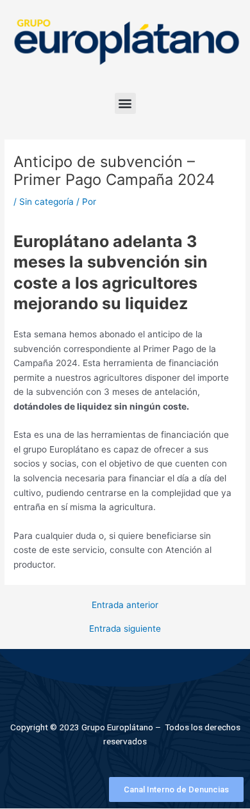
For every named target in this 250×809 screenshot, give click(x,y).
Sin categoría (46, 201)
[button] (125, 103)
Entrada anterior (125, 605)
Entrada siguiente (125, 629)
